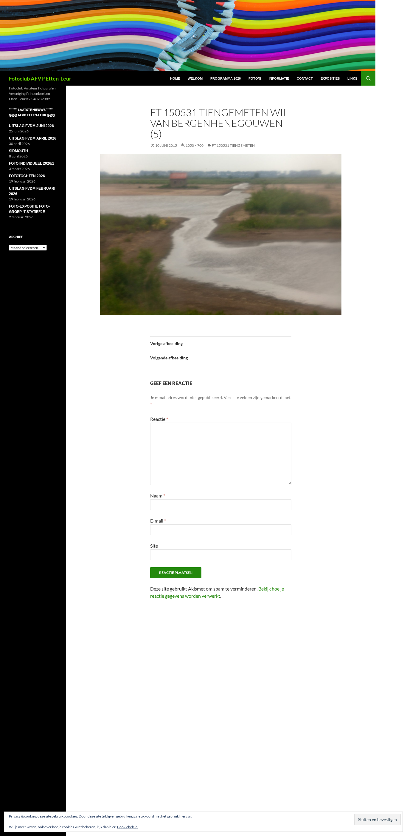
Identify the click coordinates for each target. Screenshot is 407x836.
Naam (157, 495)
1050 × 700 (195, 145)
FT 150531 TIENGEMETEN (233, 145)
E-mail (158, 520)
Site (154, 545)
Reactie (159, 419)
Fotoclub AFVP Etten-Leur (40, 78)
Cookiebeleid (127, 827)
